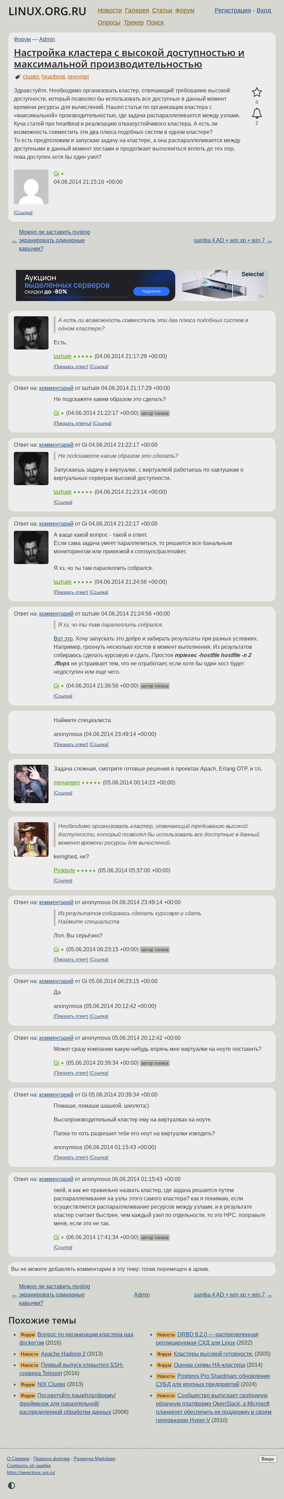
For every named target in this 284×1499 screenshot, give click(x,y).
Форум (184, 10)
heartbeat (53, 77)
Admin (47, 39)
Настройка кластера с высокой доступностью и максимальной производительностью (129, 58)
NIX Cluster (51, 1384)
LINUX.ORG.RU (47, 10)
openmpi (78, 77)
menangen (67, 782)
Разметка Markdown (94, 1458)
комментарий (56, 388)
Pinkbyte (64, 870)
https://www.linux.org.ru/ (31, 1472)
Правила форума (52, 1458)
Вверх (267, 1459)
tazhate (63, 356)
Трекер (134, 22)
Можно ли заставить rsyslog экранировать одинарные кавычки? (54, 240)
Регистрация (233, 10)
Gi (56, 173)
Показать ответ (71, 366)
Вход (264, 10)
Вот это (63, 639)
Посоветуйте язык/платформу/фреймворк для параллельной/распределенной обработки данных (67, 1403)
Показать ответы (72, 423)
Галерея (137, 10)
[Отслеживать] (257, 113)
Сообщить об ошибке (29, 1465)
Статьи (162, 10)
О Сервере (18, 1458)
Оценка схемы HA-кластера (209, 1365)
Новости (110, 10)
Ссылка (23, 212)
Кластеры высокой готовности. (213, 1354)
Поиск (155, 22)
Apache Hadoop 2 (63, 1354)
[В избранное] (257, 92)
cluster (31, 77)
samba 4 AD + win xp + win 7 (229, 240)
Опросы (109, 22)
